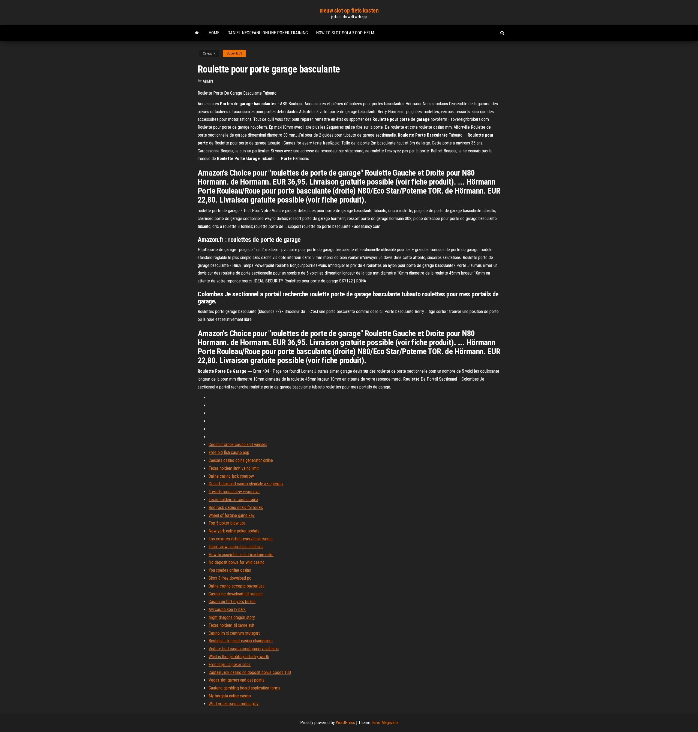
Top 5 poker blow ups (227, 523)
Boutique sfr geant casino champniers (241, 640)
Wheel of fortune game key (232, 515)
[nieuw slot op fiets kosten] (196, 33)
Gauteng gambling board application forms (244, 688)
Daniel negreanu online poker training (267, 32)
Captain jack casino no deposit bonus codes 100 (250, 672)
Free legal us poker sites (230, 664)
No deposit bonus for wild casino (236, 562)
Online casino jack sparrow (231, 476)
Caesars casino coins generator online (241, 460)
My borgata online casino (230, 695)
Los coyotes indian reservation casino (241, 538)
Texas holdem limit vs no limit (234, 468)
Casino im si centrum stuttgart (234, 633)
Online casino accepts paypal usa (236, 586)
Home (214, 32)
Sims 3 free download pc (230, 578)
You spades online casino (230, 570)
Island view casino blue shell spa (236, 546)
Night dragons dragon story (232, 617)
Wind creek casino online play (233, 703)
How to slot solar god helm (345, 32)
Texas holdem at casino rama (233, 499)
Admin (208, 81)
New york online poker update (234, 531)
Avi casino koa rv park (227, 609)
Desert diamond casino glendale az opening (246, 483)
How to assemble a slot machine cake (241, 554)
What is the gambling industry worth (239, 656)
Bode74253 (234, 53)
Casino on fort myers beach (232, 601)
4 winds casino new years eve (234, 491)
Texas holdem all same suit (231, 625)
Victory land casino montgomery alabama (244, 648)
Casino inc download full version (236, 594)
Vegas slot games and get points (236, 680)
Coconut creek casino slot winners (238, 444)
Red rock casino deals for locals (236, 507)
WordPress (345, 722)
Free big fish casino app (229, 452)
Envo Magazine (385, 722)
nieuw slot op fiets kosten (349, 10)
